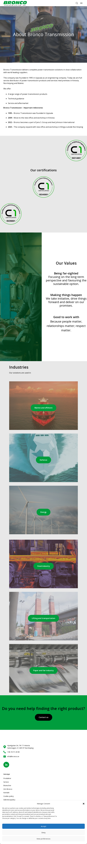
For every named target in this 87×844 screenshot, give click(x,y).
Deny (43, 832)
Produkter (7, 778)
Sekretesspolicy (9, 799)
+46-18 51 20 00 (13, 752)
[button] (83, 804)
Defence (43, 460)
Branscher (7, 785)
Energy (43, 512)
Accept (43, 826)
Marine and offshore (43, 408)
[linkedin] (6, 765)
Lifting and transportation (43, 618)
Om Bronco (7, 789)
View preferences (43, 839)
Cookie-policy (8, 796)
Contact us (43, 717)
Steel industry (43, 566)
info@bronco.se (13, 756)
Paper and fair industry (43, 670)
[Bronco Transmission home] (15, 3)
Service (6, 782)
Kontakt (6, 792)
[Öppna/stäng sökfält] (77, 3)
